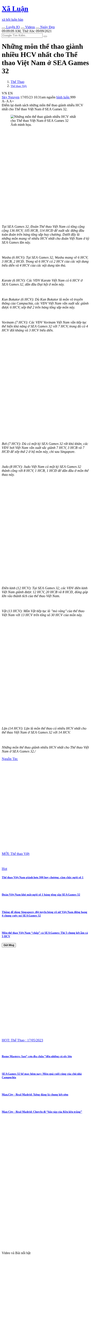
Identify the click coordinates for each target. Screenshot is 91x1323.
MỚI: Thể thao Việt (15, 854)
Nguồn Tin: (10, 759)
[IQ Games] (3, 28)
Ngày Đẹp (47, 27)
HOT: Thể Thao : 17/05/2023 (22, 1040)
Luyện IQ (12, 27)
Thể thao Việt (19, 86)
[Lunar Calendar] (37, 28)
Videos (29, 27)
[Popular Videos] (22, 28)
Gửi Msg (9, 945)
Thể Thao (17, 82)
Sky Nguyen (10, 97)
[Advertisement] (45, 175)
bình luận (63, 97)
